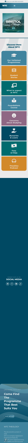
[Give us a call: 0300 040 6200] (5, 1)
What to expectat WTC (14, 91)
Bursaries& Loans (14, 137)
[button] (14, 5)
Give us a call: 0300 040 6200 (15, 1)
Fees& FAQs (14, 152)
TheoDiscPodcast (14, 167)
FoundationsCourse (14, 106)
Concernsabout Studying (14, 122)
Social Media (14, 279)
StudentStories (14, 76)
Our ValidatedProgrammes (14, 61)
